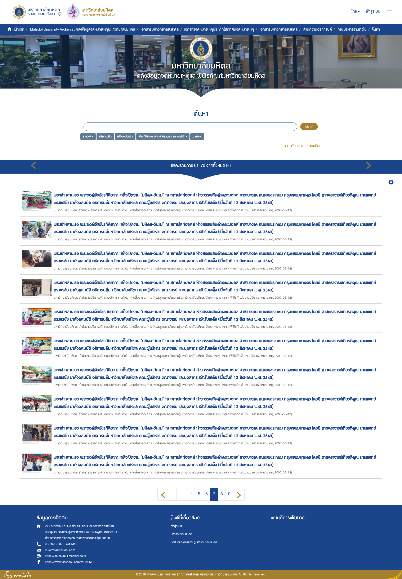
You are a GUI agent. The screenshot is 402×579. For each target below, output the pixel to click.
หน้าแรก (18, 29)
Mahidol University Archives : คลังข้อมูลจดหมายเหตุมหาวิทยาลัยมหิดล (82, 29)
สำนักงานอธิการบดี (317, 29)
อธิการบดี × (105, 136)
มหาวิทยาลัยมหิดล (181, 534)
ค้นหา (309, 126)
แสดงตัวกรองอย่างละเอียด (303, 146)
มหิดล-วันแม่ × (125, 136)
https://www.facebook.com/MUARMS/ (70, 562)
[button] (355, 11)
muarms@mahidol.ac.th (60, 550)
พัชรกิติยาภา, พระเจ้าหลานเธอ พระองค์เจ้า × (163, 136)
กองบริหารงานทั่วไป (352, 29)
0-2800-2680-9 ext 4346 (61, 544)
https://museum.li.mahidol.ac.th (65, 555)
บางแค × (197, 136)
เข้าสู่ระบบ (176, 526)
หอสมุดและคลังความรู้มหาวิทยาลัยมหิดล (194, 542)
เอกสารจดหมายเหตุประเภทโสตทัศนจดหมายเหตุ (219, 29)
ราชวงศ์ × (88, 136)
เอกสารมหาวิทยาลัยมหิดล (160, 29)
